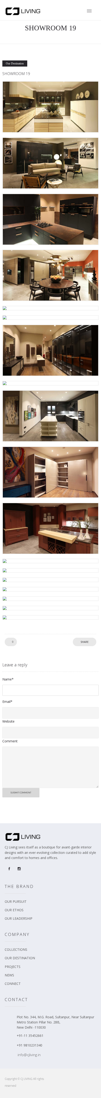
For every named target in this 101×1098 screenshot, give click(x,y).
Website (8, 721)
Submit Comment (21, 792)
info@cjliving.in (29, 1054)
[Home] (23, 14)
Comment (10, 741)
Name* (8, 679)
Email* (7, 701)
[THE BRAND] (52, 903)
